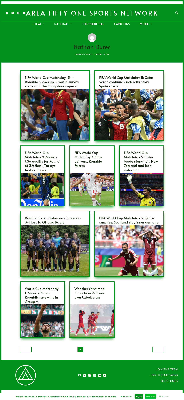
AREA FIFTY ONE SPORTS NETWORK (92, 12)
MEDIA (144, 24)
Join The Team (167, 369)
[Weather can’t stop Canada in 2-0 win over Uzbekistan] (92, 320)
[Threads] (94, 375)
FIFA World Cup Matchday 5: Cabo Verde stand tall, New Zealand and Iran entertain (141, 161)
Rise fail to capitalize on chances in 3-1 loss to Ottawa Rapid (53, 220)
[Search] (176, 12)
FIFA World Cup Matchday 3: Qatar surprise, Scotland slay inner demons (128, 220)
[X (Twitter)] (13, 13)
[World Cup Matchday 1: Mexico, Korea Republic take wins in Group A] (42, 320)
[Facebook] (7, 13)
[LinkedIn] (99, 375)
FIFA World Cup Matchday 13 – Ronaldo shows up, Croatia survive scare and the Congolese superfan (52, 81)
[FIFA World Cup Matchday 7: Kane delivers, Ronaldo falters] (92, 189)
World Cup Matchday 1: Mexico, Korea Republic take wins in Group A (42, 295)
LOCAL (36, 24)
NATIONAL (61, 24)
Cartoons (122, 24)
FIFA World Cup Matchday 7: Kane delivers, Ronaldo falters (88, 159)
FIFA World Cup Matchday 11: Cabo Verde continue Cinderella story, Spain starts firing (126, 81)
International (93, 24)
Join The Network (164, 375)
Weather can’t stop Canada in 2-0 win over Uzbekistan (89, 293)
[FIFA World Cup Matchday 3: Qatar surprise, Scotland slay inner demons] (129, 251)
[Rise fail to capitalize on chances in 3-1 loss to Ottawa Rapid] (55, 251)
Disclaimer (169, 381)
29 (119, 349)
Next (157, 349)
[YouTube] (24, 13)
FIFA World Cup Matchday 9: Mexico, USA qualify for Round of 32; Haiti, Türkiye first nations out (42, 161)
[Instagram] (18, 13)
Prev (27, 349)
